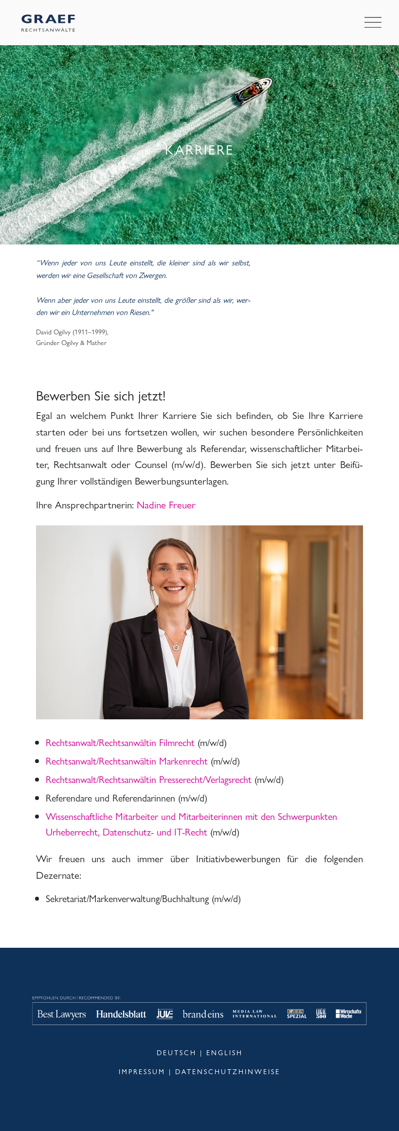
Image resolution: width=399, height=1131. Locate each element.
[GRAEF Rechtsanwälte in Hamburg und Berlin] (48, 22)
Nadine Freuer (166, 504)
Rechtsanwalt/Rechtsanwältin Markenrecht (127, 760)
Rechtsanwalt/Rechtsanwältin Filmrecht (120, 742)
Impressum (142, 1071)
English (224, 1052)
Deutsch (177, 1052)
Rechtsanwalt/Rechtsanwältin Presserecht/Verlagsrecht (149, 779)
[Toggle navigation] (373, 23)
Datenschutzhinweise (227, 1071)
